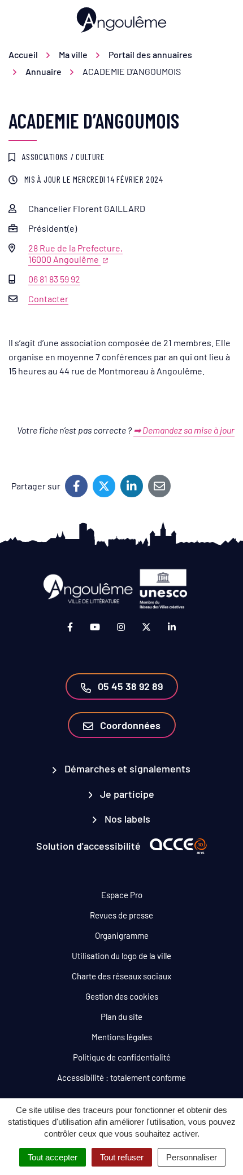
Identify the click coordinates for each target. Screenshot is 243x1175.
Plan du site (121, 1016)
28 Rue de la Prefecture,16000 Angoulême (75, 253)
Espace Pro (121, 895)
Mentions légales (122, 1037)
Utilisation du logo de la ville (121, 956)
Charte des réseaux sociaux (121, 976)
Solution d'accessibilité (88, 846)
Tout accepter (52, 1157)
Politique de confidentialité (122, 1057)
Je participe (126, 794)
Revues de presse (121, 915)
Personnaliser (191, 1157)
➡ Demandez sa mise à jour (184, 430)
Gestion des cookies (121, 996)
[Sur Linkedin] (131, 486)
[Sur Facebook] (76, 486)
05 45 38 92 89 (129, 686)
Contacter (48, 298)
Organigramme (122, 935)
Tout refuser (122, 1157)
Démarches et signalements (126, 768)
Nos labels (126, 818)
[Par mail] (159, 486)
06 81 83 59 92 (54, 278)
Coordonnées (129, 725)
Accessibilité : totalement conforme (121, 1077)
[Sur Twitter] (104, 486)
